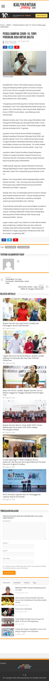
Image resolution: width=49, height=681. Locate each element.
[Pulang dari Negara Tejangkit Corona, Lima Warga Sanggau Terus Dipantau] (8, 632)
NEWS (9, 25)
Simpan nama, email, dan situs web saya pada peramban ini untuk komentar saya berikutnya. (24, 567)
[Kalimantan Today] (25, 6)
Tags (34, 583)
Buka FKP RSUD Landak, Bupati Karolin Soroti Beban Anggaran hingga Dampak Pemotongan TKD (23, 392)
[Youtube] (25, 674)
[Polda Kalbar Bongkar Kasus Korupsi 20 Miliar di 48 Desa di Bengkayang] (8, 622)
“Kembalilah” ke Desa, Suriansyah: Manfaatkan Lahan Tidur (17, 280)
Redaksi (3, 663)
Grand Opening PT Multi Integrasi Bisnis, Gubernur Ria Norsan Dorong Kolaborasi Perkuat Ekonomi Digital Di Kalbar (24, 462)
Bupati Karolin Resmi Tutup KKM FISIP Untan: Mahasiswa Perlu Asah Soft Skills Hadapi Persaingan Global (22, 427)
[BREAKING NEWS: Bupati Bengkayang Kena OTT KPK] (8, 591)
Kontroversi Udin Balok (23, 609)
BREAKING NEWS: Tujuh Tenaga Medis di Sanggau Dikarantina (31, 287)
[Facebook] (23, 674)
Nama (5, 543)
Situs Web (6, 558)
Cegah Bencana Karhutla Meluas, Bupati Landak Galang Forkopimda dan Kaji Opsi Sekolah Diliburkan (23, 358)
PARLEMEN (13, 43)
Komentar (7, 521)
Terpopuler (6, 583)
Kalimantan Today (10, 41)
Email (5, 551)
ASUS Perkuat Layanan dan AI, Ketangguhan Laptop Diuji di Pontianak (22, 495)
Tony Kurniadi (24, 247)
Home (2, 25)
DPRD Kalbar (10, 247)
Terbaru (27, 583)
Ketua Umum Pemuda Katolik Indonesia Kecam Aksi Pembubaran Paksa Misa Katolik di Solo (30, 600)
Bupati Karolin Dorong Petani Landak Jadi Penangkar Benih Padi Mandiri (21, 324)
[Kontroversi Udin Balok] (8, 612)
